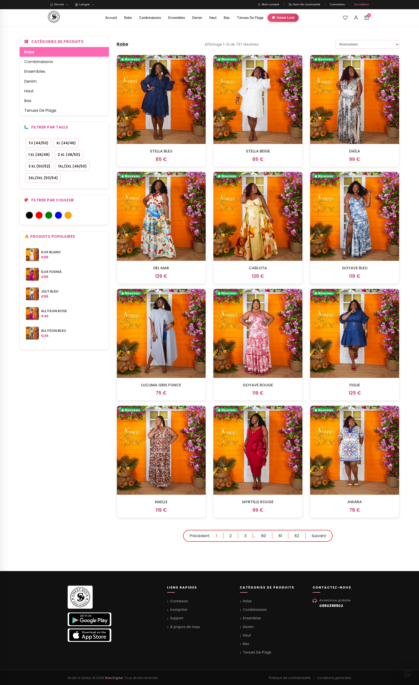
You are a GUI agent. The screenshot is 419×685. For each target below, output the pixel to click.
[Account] (356, 18)
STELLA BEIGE (258, 151)
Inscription (362, 4)
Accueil (111, 18)
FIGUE (354, 385)
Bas (227, 18)
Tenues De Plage (250, 18)
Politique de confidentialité (290, 678)
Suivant (319, 536)
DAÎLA (354, 151)
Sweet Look (285, 17)
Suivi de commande (306, 4)
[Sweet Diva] (80, 599)
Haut (213, 18)
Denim (197, 18)
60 (263, 536)
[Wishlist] (345, 18)
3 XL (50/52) (39, 166)
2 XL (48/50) (69, 154)
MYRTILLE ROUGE (258, 502)
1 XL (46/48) (39, 154)
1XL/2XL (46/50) (72, 166)
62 (296, 536)
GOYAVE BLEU (355, 268)
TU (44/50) (38, 143)
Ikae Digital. (114, 678)
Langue (84, 4)
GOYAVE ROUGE (258, 385)
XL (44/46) (66, 143)
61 (280, 536)
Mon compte (270, 4)
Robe (128, 18)
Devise (59, 4)
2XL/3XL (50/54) (43, 177)
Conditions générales (334, 678)
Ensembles (176, 18)
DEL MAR (161, 268)
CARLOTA (258, 268)
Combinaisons (150, 18)
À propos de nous (185, 627)
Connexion (337, 4)
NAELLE (161, 502)
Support (177, 618)
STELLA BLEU (161, 151)
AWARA (354, 502)
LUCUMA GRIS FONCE (161, 385)
